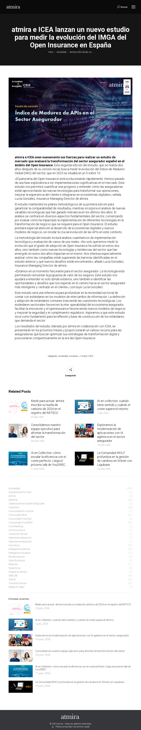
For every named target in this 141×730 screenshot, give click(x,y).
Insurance (17, 86)
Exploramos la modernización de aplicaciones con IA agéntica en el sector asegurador (111, 433)
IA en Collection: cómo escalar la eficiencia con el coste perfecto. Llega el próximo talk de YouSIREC (48, 458)
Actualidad (17, 81)
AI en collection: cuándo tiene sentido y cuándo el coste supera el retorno (113, 405)
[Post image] (18, 407)
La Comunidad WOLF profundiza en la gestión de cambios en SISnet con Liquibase (114, 458)
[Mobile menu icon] (133, 6)
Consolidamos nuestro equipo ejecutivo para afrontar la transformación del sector (48, 431)
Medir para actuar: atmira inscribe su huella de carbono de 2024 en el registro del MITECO (47, 407)
